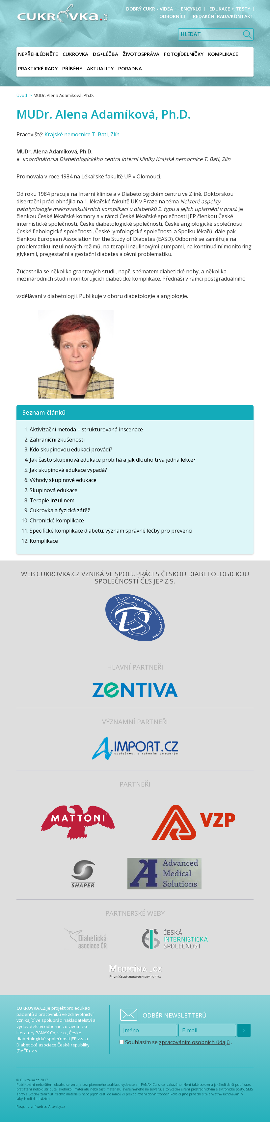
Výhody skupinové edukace (63, 480)
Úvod (21, 95)
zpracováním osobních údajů (194, 1042)
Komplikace (44, 540)
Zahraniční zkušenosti (57, 439)
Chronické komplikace (57, 520)
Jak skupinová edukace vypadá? (68, 469)
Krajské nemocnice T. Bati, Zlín (82, 134)
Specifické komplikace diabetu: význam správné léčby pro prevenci (111, 530)
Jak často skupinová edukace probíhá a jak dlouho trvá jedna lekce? (113, 459)
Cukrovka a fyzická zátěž (60, 510)
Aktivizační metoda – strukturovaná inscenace (86, 429)
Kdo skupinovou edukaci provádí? (71, 449)
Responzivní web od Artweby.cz (40, 1106)
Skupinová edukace (53, 490)
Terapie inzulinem (52, 500)
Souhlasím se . (178, 1042)
